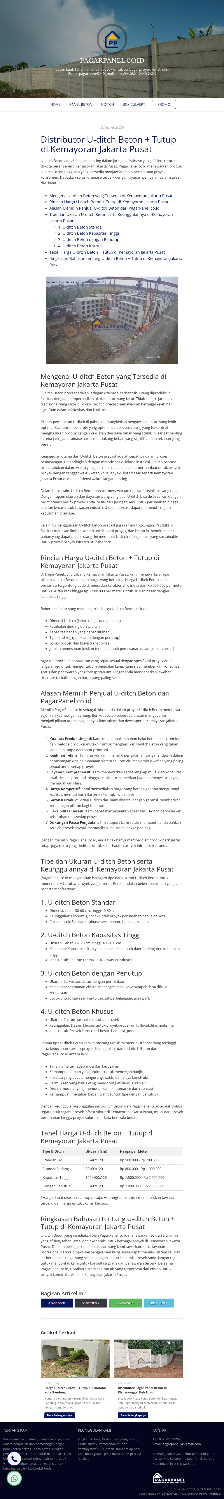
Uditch (107, 104)
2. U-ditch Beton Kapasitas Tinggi (88, 233)
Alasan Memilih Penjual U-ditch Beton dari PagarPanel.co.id (104, 208)
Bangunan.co (170, 1494)
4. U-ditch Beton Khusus (80, 245)
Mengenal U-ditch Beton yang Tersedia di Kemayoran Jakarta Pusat (110, 195)
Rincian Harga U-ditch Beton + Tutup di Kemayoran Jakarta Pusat (108, 201)
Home (55, 104)
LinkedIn (160, 1303)
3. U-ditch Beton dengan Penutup (88, 239)
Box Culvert (134, 104)
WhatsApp (126, 1303)
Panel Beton (80, 104)
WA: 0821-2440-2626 (139, 73)
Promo (164, 104)
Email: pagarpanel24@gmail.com (95, 73)
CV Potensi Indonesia (208, 1494)
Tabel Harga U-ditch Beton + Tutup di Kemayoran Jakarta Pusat (107, 252)
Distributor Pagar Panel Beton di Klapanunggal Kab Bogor (142, 1390)
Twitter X (92, 1303)
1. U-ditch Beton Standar (80, 227)
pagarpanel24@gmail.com (182, 1444)
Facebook (57, 1303)
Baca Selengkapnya (59, 1415)
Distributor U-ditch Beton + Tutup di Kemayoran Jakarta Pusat (108, 144)
